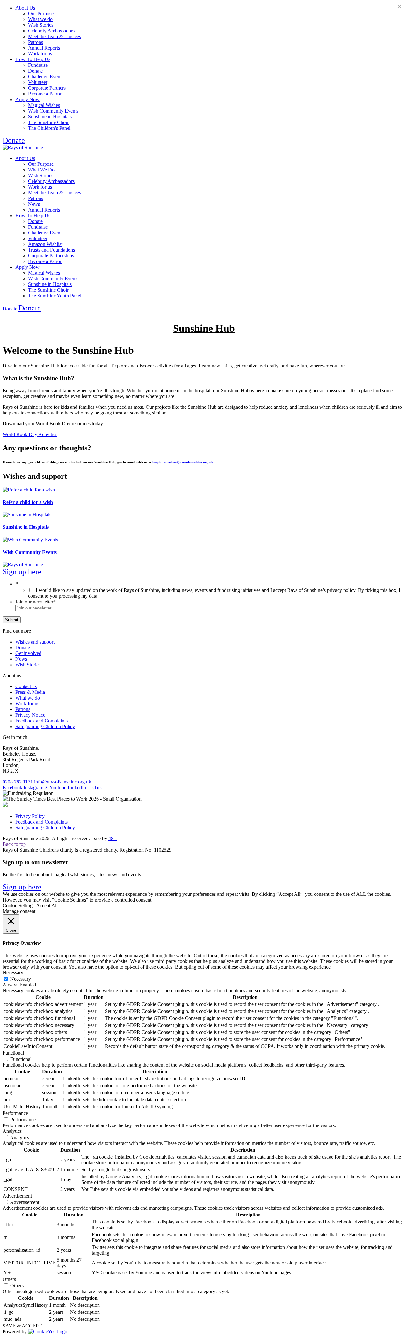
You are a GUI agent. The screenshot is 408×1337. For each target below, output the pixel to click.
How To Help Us (32, 59)
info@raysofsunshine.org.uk (62, 781)
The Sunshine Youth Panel (54, 295)
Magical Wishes (44, 105)
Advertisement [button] (17, 1196)
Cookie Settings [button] (18, 905)
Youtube (57, 787)
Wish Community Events (53, 111)
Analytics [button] (12, 1131)
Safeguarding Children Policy (45, 726)
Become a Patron (45, 93)
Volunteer (37, 82)
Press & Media (30, 692)
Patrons (35, 42)
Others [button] (9, 1279)
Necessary (20, 979)
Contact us (26, 686)
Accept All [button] (47, 905)
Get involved (28, 653)
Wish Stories (40, 25)
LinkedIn (77, 787)
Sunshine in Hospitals (50, 116)
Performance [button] (15, 1113)
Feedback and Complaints (41, 720)
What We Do (41, 169)
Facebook (12, 787)
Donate (35, 70)
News (34, 204)
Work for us (40, 53)
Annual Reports (44, 48)
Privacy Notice (30, 715)
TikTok (94, 787)
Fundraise (38, 65)
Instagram (33, 787)
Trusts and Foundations (51, 250)
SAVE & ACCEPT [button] (22, 1325)
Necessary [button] (13, 972)
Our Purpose (41, 13)
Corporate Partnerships (51, 255)
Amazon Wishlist (45, 244)
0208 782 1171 (18, 781)
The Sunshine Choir (48, 122)
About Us (25, 7)
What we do (40, 19)
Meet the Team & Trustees (54, 36)
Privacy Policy (30, 816)
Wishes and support (35, 641)
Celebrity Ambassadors (51, 30)
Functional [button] (13, 1052)
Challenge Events (45, 76)
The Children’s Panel (49, 128)
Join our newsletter (35, 601)
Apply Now (27, 99)
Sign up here (22, 572)
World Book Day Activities (30, 434)
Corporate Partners (47, 88)
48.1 (112, 838)
